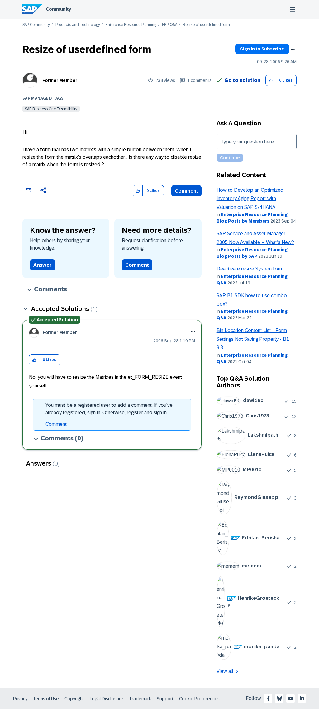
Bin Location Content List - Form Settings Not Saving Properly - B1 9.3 (253, 339)
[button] (270, 80)
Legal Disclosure (106, 698)
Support (165, 698)
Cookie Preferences (199, 698)
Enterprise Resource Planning (131, 25)
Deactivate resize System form (250, 268)
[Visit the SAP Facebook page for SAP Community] (268, 698)
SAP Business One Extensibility (51, 109)
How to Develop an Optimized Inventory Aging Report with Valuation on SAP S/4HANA (250, 198)
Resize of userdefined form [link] (206, 25)
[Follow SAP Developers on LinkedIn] (301, 698)
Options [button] (292, 49)
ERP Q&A (169, 25)
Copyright (74, 698)
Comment (186, 191)
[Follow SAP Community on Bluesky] (279, 698)
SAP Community (36, 25)
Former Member (59, 80)
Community (58, 9)
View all (225, 671)
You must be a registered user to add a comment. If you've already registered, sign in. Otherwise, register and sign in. (109, 408)
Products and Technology (77, 25)
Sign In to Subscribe (262, 48)
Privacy (20, 698)
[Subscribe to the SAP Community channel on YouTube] (290, 698)
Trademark (140, 698)
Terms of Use (46, 698)
